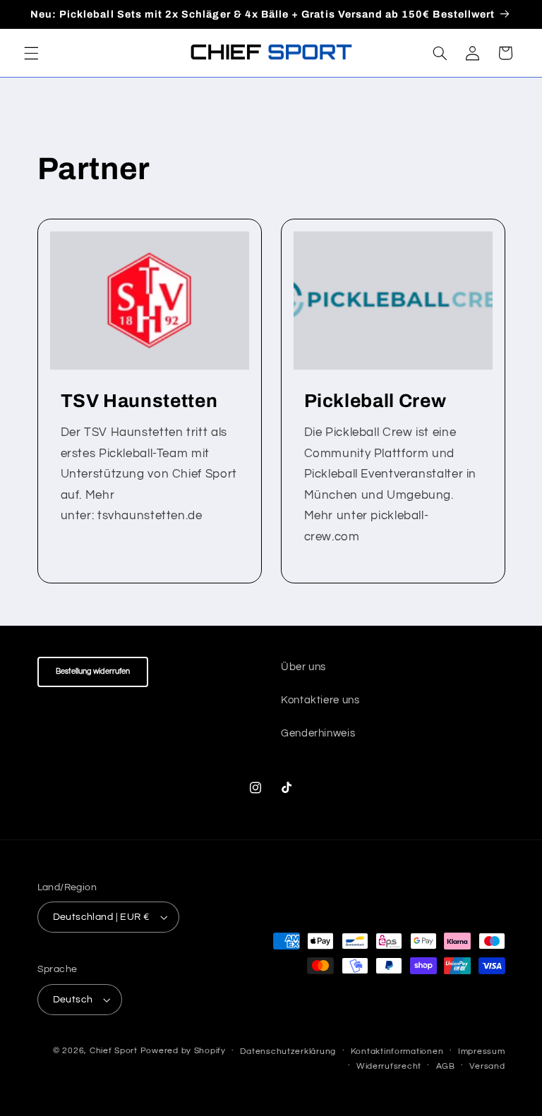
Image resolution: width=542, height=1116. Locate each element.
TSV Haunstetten (138, 401)
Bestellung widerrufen (93, 671)
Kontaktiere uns (320, 700)
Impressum (481, 1051)
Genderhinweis (318, 733)
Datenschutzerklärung (288, 1051)
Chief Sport (114, 1051)
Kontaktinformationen (397, 1051)
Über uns (303, 667)
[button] (31, 53)
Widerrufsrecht (388, 1066)
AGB (445, 1066)
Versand (487, 1066)
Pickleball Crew (375, 401)
